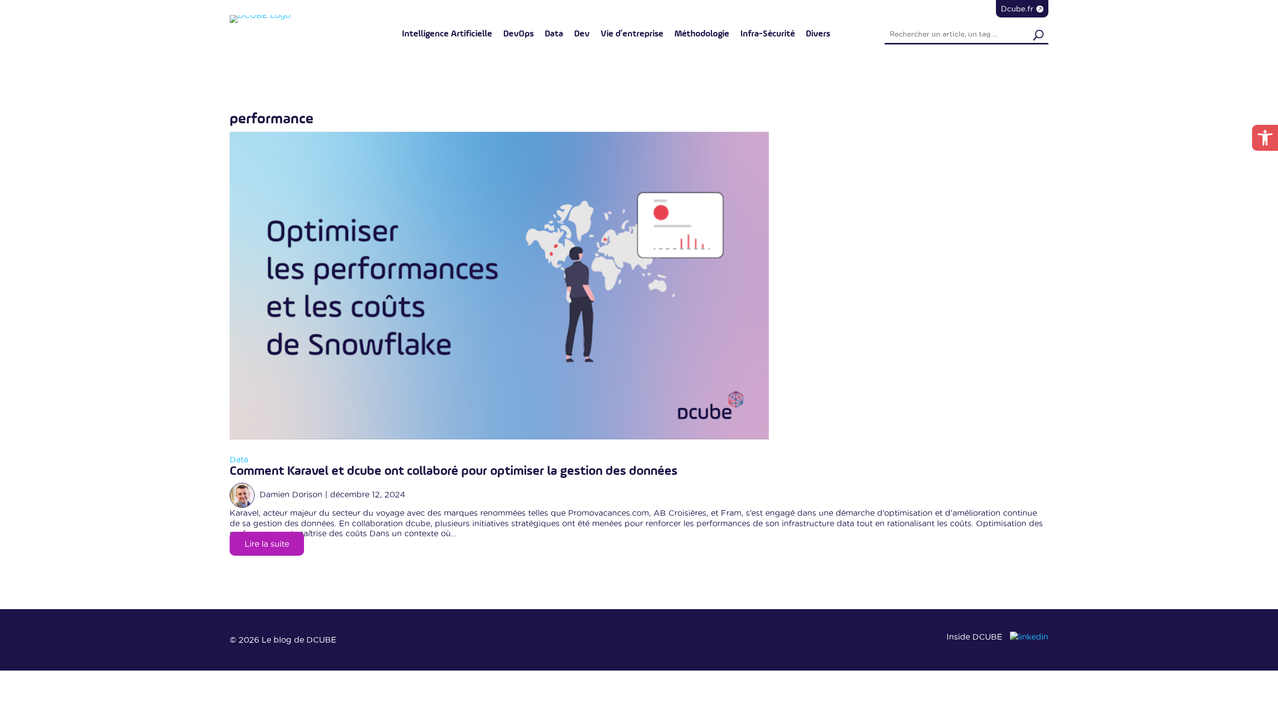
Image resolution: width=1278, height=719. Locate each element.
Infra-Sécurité (767, 33)
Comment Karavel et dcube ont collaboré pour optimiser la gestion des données (453, 471)
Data (554, 33)
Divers (818, 33)
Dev (582, 33)
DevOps (518, 33)
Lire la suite (267, 543)
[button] (1265, 138)
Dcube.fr (1017, 8)
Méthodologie (701, 33)
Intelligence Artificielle (447, 33)
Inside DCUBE (974, 636)
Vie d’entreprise (632, 33)
